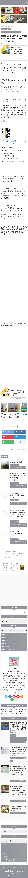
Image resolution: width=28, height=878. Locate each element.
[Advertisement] (14, 344)
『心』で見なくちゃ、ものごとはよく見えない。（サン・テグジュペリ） (17, 495)
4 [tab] (16, 426)
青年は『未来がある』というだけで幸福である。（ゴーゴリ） (17, 534)
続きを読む (14, 422)
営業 (5, 643)
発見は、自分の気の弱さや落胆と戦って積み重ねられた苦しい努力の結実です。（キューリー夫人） (17, 514)
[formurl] (16, 699)
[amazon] (21, 696)
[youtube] (18, 696)
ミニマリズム (8, 634)
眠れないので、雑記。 (16, 462)
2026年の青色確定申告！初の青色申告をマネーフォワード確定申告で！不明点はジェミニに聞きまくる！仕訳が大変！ (18, 727)
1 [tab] (11, 426)
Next (25, 413)
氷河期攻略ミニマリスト (14, 871)
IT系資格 (6, 646)
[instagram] (14, 696)
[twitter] (6, 696)
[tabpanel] (14, 414)
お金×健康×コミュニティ (14, 873)
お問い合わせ (23, 867)
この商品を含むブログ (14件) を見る (15, 161)
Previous (2, 413)
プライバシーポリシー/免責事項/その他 (10, 867)
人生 (5, 637)
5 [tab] (17, 426)
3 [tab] (14, 426)
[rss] (12, 699)
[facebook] (10, 696)
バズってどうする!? (7, 449)
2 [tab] (13, 426)
